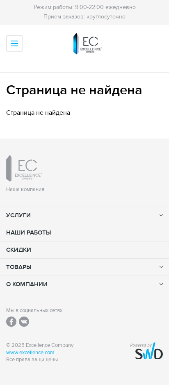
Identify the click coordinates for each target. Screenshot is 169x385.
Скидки (18, 250)
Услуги (18, 215)
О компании (27, 284)
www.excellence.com (30, 352)
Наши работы (28, 233)
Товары (18, 267)
